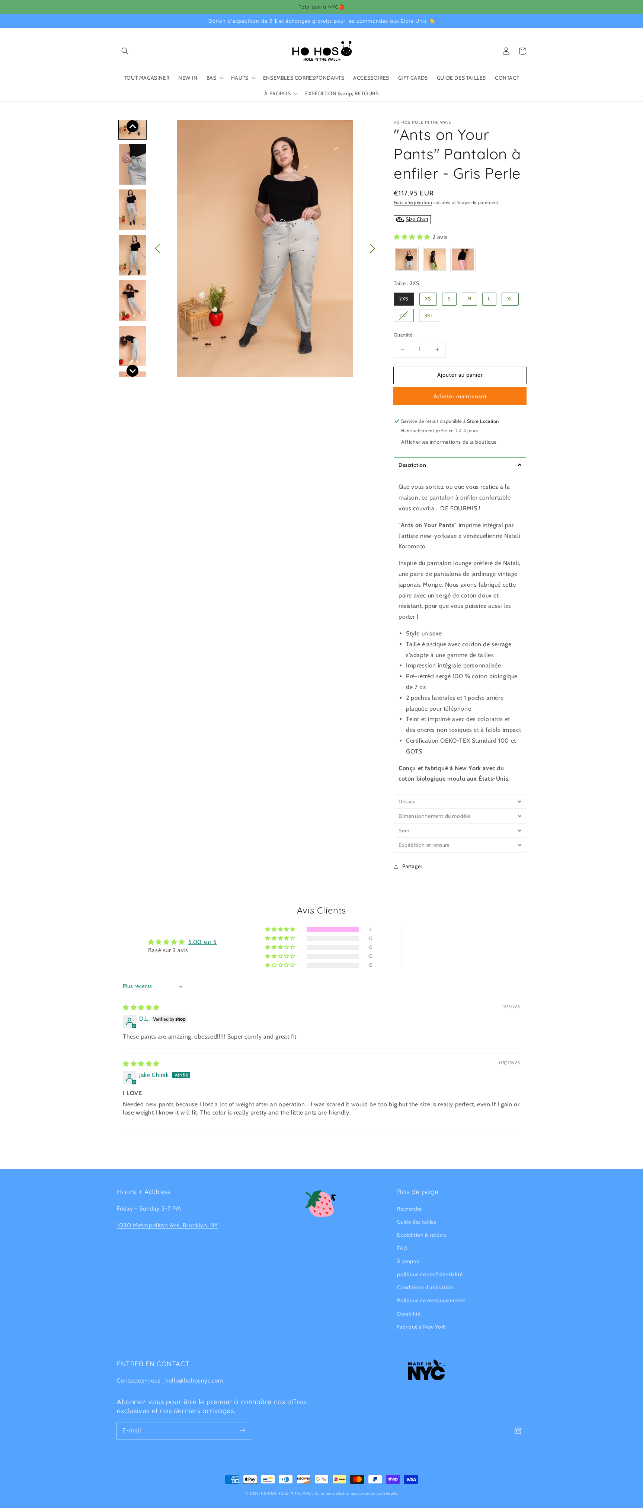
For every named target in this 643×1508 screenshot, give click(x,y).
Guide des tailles (416, 1221)
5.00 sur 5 (202, 942)
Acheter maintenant (460, 396)
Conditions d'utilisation (425, 1287)
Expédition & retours (422, 1234)
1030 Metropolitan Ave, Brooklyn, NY (167, 1225)
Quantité (403, 335)
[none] (132, 126)
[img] (141, 1007)
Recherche (409, 1208)
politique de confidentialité (430, 1274)
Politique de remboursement (431, 1300)
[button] (125, 51)
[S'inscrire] (242, 1430)
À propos (408, 1261)
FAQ (402, 1248)
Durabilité (408, 1313)
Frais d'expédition (413, 202)
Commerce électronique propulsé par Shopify (356, 1493)
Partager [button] (412, 866)
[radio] (406, 259)
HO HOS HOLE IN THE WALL (287, 1493)
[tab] (460, 464)
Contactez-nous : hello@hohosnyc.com (170, 1380)
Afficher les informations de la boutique (449, 442)
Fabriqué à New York (421, 1326)
